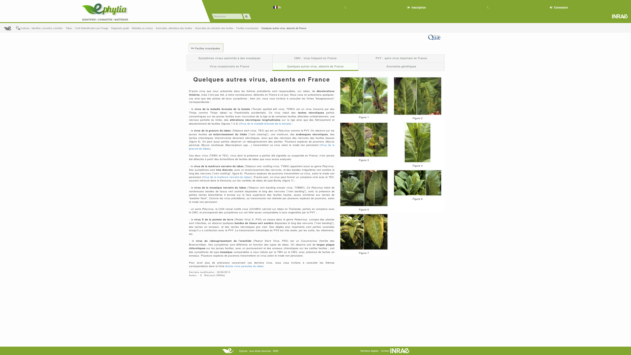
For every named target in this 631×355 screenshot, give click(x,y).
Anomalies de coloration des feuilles (214, 28)
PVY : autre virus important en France (401, 58)
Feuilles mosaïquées (247, 28)
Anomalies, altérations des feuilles (174, 28)
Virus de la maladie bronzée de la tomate (265, 123)
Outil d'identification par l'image (91, 28)
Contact (385, 350)
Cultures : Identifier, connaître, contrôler (42, 28)
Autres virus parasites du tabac (244, 266)
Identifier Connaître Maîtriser (105, 19)
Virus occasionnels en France (229, 66)
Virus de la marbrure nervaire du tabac (227, 177)
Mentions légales (370, 350)
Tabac (69, 28)
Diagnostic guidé (120, 28)
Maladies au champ (142, 28)
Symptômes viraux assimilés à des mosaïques (229, 58)
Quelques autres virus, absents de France (283, 28)
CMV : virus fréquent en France (315, 58)
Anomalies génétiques (401, 66)
